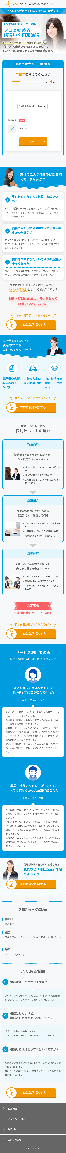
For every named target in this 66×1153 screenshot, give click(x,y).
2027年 (23, 128)
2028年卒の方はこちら (30, 106)
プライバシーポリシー (19, 1119)
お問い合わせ (14, 1139)
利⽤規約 (12, 1129)
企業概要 (12, 1108)
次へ (32, 141)
